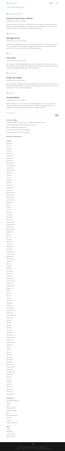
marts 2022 (9, 271)
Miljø (7, 413)
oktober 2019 (9, 340)
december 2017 (10, 394)
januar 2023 (9, 249)
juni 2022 (8, 264)
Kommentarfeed (10, 434)
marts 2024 (9, 214)
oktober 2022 (9, 256)
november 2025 (10, 165)
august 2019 (9, 345)
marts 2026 (9, 155)
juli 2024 (8, 205)
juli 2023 (8, 234)
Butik (7, 405)
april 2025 (8, 182)
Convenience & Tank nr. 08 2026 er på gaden (18, 130)
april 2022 (8, 268)
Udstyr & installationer (12, 422)
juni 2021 (8, 293)
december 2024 (10, 192)
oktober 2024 (9, 197)
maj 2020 (8, 325)
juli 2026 (8, 146)
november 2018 (10, 367)
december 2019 (10, 335)
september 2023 (10, 229)
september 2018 (10, 372)
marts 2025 (9, 185)
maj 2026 (8, 151)
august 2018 (9, 374)
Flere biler (11, 57)
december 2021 (10, 278)
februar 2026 (9, 158)
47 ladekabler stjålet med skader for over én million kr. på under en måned (25, 122)
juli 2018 (8, 377)
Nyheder (24, 21)
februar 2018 (9, 389)
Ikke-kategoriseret (11, 408)
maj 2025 (8, 180)
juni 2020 (8, 323)
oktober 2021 (9, 283)
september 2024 (10, 200)
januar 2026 (9, 160)
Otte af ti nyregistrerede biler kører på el (16, 127)
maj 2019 (8, 352)
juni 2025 (8, 178)
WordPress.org (10, 436)
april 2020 (8, 327)
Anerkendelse (12, 97)
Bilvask (8, 403)
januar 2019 (9, 362)
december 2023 (10, 222)
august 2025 (9, 173)
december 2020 (10, 308)
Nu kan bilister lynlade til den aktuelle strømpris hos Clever (21, 125)
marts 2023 (9, 244)
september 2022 (10, 259)
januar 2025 (9, 190)
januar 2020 (9, 332)
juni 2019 (8, 349)
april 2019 (8, 354)
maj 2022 (8, 266)
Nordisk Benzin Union (12, 415)
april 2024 (8, 212)
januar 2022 (9, 276)
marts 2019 (9, 357)
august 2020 (9, 318)
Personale (9, 420)
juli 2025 (8, 175)
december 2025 (10, 163)
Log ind (8, 429)
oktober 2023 (9, 227)
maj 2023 (8, 239)
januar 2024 (9, 219)
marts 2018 (9, 386)
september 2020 (10, 315)
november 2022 (10, 254)
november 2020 (10, 310)
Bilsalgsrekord (13, 38)
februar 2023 (9, 246)
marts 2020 (9, 330)
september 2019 (10, 342)
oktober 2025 (9, 168)
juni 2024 (8, 207)
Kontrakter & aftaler (11, 410)
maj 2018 (8, 381)
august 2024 (9, 202)
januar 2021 (9, 305)
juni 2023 (8, 237)
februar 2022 (9, 273)
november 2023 (10, 224)
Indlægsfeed (9, 431)
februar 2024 (9, 217)
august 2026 (9, 143)
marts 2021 (9, 300)
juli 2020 (8, 320)
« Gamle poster (10, 113)
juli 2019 (8, 347)
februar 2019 (9, 359)
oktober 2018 (9, 369)
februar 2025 (9, 187)
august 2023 (9, 232)
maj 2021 (8, 295)
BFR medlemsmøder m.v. (13, 400)
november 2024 (10, 195)
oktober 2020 (9, 313)
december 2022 (10, 251)
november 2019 (10, 337)
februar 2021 (9, 303)
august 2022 (9, 261)
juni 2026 (8, 148)
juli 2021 (8, 291)
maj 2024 (8, 210)
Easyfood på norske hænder (19, 18)
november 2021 (10, 281)
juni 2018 (8, 379)
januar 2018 (9, 391)
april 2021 (8, 298)
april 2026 (8, 153)
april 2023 (8, 241)
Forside (8, 7)
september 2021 (10, 286)
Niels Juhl (10, 21)
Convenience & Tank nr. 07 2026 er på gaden (18, 132)
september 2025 (10, 170)
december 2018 (10, 364)
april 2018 (8, 384)
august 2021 (9, 288)
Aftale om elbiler (14, 77)
